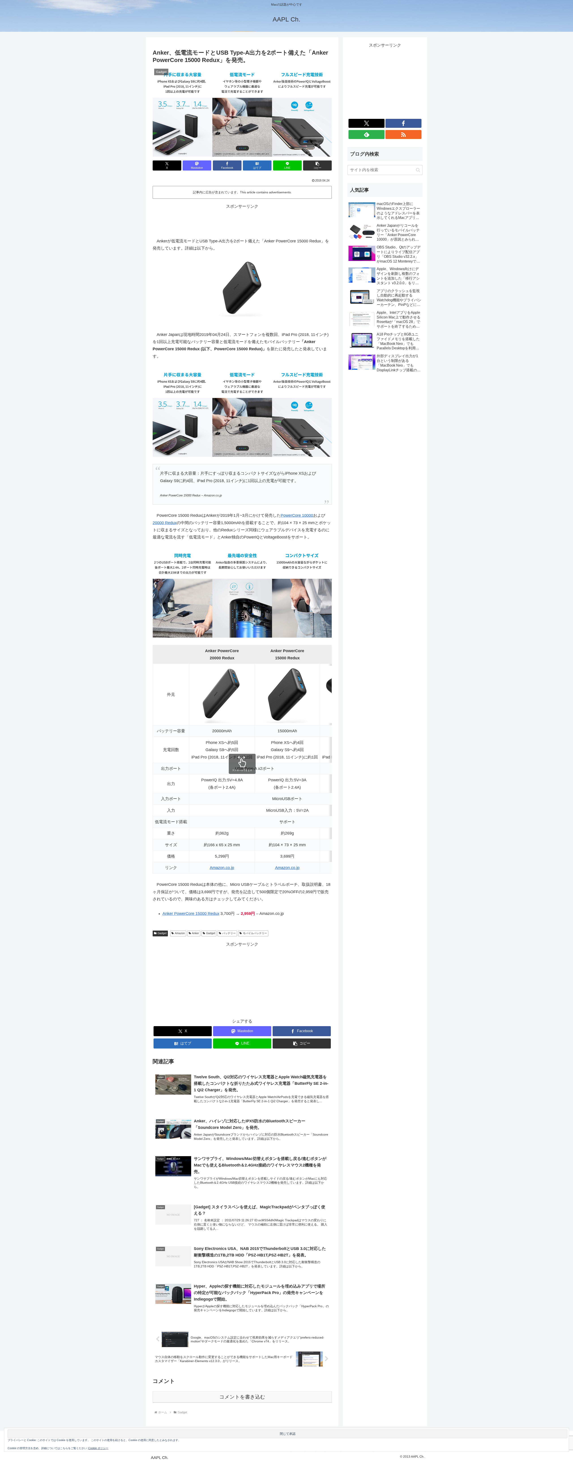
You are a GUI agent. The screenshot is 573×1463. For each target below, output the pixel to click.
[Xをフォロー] (367, 123)
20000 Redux (165, 523)
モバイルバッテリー (255, 933)
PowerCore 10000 (297, 515)
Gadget (162, 933)
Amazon (180, 933)
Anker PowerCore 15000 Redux (190, 913)
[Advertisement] (242, 220)
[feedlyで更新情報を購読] (367, 134)
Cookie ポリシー (98, 1448)
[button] (317, 165)
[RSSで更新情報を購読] (403, 134)
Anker (195, 933)
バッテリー (229, 933)
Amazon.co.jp (222, 867)
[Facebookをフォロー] (403, 123)
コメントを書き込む (242, 1397)
